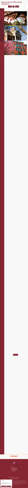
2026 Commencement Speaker (10, 123)
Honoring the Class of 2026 (10, 89)
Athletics (6, 431)
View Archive (15, 354)
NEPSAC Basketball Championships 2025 (10, 276)
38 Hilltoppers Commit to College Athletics (10, 106)
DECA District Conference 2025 (11, 293)
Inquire (3, 5)
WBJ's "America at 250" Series (10, 72)
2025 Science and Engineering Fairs (9, 259)
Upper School (6, 413)
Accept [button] (6, 486)
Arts (5, 449)
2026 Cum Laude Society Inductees (10, 140)
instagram (10, 456)
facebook (13, 456)
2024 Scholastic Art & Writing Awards (10, 329)
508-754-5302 (14, 470)
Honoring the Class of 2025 (10, 174)
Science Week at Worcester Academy (10, 225)
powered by (16, 478)
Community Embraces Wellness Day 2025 (10, 346)
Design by (11, 478)
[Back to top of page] (26, 456)
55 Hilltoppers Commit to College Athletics (10, 191)
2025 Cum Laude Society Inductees (10, 242)
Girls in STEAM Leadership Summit (11, 311)
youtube (15, 456)
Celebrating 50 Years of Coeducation (10, 208)
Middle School (7, 395)
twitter (12, 456)
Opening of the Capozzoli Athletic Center (10, 157)
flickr (17, 456)
